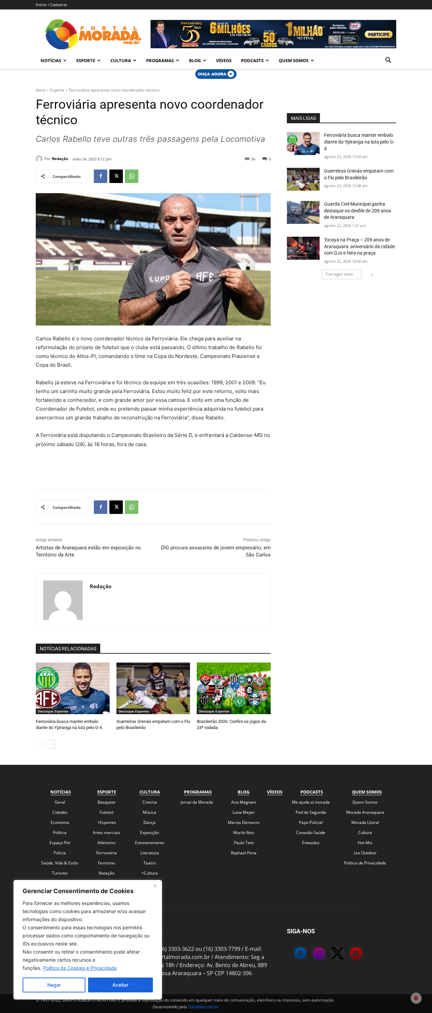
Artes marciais (106, 832)
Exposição (149, 832)
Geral (60, 802)
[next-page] (51, 744)
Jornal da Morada (197, 802)
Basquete (106, 802)
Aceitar (120, 985)
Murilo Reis (243, 832)
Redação (60, 158)
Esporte (85, 60)
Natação (106, 873)
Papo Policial (311, 822)
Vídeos (224, 60)
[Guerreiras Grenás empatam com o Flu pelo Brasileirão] (153, 688)
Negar (54, 985)
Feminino (106, 863)
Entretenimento (149, 843)
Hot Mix (365, 843)
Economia (60, 822)
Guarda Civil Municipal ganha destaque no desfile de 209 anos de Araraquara (357, 210)
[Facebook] (100, 176)
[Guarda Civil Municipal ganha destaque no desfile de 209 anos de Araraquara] (303, 212)
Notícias (50, 60)
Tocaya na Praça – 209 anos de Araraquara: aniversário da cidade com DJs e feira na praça (359, 246)
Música (149, 812)
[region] (88, 939)
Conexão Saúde (310, 832)
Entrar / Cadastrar (52, 4)
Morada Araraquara (365, 812)
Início (41, 90)
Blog (195, 60)
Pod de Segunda (311, 812)
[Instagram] (312, 954)
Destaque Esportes (53, 711)
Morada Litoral (365, 822)
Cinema (149, 802)
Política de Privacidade (365, 863)
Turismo (60, 873)
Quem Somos (293, 60)
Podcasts (252, 60)
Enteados (311, 843)
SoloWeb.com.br (203, 1007)
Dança (149, 822)
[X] (116, 176)
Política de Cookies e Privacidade (80, 968)
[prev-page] (40, 744)
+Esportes (106, 822)
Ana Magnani (243, 802)
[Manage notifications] (416, 998)
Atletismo (106, 843)
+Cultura (149, 873)
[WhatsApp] (131, 176)
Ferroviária (106, 853)
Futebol (106, 812)
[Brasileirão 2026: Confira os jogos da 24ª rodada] (234, 688)
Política (59, 832)
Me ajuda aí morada (311, 802)
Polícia (60, 853)
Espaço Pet (60, 843)
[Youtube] (349, 954)
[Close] (155, 886)
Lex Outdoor (365, 853)
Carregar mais (339, 274)
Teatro (149, 863)
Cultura (120, 60)
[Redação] (40, 158)
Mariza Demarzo (244, 822)
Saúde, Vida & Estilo (59, 863)
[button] (388, 60)
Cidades (60, 812)
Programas (160, 60)
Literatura (149, 853)
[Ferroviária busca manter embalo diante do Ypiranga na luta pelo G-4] (73, 688)
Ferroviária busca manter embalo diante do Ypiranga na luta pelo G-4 (359, 141)
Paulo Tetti (244, 843)
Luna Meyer (244, 812)
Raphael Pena (243, 853)
